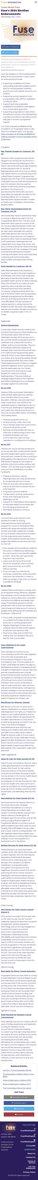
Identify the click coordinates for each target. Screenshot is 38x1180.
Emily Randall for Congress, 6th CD (16, 266)
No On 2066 (6, 586)
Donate (20, 1114)
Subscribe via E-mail (20, 1097)
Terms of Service (31, 1162)
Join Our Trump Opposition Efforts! (17, 1070)
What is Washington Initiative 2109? (17, 1080)
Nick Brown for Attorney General (15, 702)
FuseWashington (19, 1103)
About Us (31, 1153)
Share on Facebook (11, 47)
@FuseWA (20, 1109)
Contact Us (30, 1157)
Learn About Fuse (10, 7)
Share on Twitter (10, 52)
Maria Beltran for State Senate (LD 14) (17, 798)
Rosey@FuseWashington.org (12, 70)
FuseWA (31, 1146)
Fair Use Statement (30, 1167)
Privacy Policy (29, 1172)
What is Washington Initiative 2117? (17, 1084)
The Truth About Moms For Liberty (17, 1088)
